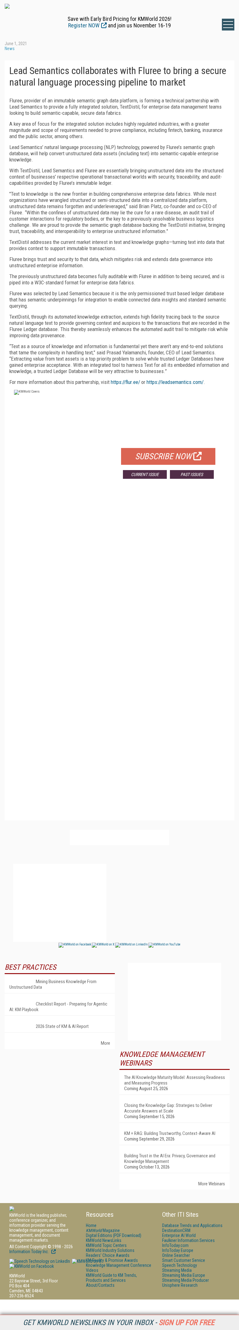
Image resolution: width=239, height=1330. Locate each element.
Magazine (103, 1230)
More (105, 1043)
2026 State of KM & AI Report (62, 1026)
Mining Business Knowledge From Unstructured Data (52, 984)
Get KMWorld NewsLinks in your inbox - (118, 1322)
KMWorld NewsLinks (103, 1240)
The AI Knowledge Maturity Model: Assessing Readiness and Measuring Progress (174, 1080)
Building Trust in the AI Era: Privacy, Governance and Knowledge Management (169, 1158)
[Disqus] (119, 575)
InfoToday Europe (177, 1250)
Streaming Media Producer (185, 1280)
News (10, 48)
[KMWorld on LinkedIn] (39, 1261)
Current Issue (145, 474)
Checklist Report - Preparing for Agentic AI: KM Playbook (58, 1006)
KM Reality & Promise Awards (112, 1260)
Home (91, 1225)
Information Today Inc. (29, 1251)
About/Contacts (100, 1285)
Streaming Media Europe (183, 1275)
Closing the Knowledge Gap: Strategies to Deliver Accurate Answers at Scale (168, 1108)
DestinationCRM (176, 1230)
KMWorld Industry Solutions (110, 1250)
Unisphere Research (180, 1285)
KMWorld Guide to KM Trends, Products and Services (111, 1278)
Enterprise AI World (179, 1235)
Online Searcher (176, 1255)
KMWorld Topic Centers (106, 1245)
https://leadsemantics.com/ (175, 382)
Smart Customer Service (183, 1260)
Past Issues (191, 474)
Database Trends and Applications (192, 1225)
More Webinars (211, 1184)
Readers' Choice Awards (107, 1255)
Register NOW (84, 25)
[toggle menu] (228, 24)
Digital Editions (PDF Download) (113, 1235)
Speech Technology (179, 1265)
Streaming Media (177, 1270)
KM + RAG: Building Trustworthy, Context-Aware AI (169, 1133)
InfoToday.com (175, 1245)
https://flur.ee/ (125, 382)
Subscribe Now (163, 456)
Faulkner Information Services (188, 1240)
